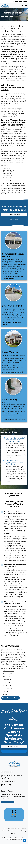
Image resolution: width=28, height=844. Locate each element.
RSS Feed (14, 834)
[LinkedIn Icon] (10, 785)
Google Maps (6, 828)
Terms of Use (16, 831)
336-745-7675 (20, 2)
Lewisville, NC (7, 682)
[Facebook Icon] (2, 785)
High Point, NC (7, 685)
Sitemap (23, 831)
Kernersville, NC (7, 688)
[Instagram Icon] (4, 785)
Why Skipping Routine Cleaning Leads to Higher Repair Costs (15, 462)
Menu (22, 5)
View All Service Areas (10, 698)
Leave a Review (16, 828)
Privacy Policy (6, 831)
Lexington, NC (7, 694)
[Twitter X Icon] (7, 785)
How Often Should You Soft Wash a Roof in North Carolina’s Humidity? (15, 439)
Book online (7, 751)
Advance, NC (6, 676)
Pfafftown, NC (7, 691)
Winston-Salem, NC (8, 671)
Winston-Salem (5, 36)
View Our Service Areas (8, 802)
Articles (24, 828)
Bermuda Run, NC (8, 679)
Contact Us (14, 219)
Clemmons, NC (7, 674)
